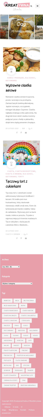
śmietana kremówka (28, 385)
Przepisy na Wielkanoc (25, 355)
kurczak (20, 340)
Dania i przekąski (15, 78)
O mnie (15, 407)
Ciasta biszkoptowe (25, 171)
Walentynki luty (27, 375)
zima (23, 380)
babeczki (7, 301)
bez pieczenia (29, 301)
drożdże (7, 325)
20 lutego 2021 (12, 128)
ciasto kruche (28, 310)
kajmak (16, 335)
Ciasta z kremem (14, 174)
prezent (25, 350)
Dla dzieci (30, 78)
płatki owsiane (21, 360)
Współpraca (13, 410)
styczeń (26, 365)
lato (30, 340)
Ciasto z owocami (10, 320)
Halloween (33, 330)
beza (17, 301)
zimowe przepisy (10, 385)
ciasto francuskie (11, 310)
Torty (21, 177)
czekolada (26, 320)
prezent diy (8, 355)
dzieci (25, 325)
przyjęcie (7, 360)
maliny (6, 345)
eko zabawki (8, 330)
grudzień (21, 330)
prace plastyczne (10, 350)
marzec (16, 345)
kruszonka (8, 340)
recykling (7, 365)
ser (23, 128)
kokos (35, 335)
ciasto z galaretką (28, 315)
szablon (7, 370)
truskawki (19, 370)
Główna (7, 407)
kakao (25, 335)
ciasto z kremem (13, 234)
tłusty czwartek (10, 375)
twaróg (30, 370)
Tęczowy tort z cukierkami (16, 184)
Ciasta (10, 171)
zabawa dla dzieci (10, 380)
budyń (23, 305)
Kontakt (23, 410)
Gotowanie (11, 81)
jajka (6, 335)
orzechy (27, 345)
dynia (17, 325)
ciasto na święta (10, 315)
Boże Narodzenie (10, 305)
